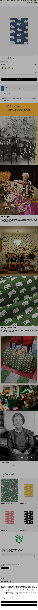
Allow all (19, 602)
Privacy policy (3, 598)
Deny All (19, 605)
